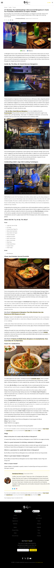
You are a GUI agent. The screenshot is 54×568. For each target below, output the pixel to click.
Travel (39, 520)
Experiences (15, 520)
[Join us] (23, 51)
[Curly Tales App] (18, 511)
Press (39, 533)
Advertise (15, 523)
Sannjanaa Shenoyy (20, 18)
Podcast (39, 535)
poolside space (35, 378)
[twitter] (6, 20)
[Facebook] (22, 559)
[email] (12, 20)
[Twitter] (25, 559)
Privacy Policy (15, 530)
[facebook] (4, 20)
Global (49, 2)
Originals (39, 527)
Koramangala (8, 113)
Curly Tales (27, 430)
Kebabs (46, 332)
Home (5, 7)
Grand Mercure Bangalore (20, 111)
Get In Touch (39, 518)
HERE (39, 430)
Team (39, 530)
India (10, 7)
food (44, 428)
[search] (52, 2)
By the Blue (9, 111)
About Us (15, 518)
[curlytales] (27, 508)
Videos (15, 527)
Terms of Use (15, 535)
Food (14, 7)
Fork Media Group (39, 562)
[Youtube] (30, 558)
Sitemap (39, 523)
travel (47, 428)
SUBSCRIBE (33, 550)
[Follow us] (30, 51)
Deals (15, 533)
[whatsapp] (8, 20)
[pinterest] (10, 20)
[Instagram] (28, 559)
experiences (9, 430)
